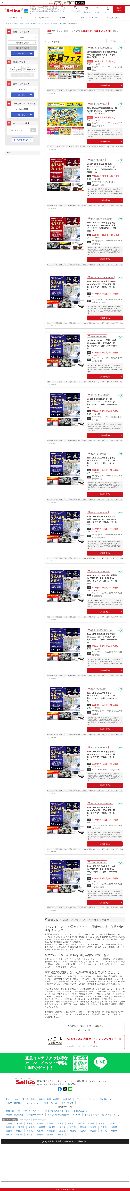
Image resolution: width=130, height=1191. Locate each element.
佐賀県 (30, 1134)
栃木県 (71, 1123)
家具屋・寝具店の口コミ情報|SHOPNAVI (24, 1114)
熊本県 (50, 1134)
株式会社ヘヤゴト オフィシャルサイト (23, 1110)
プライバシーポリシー (86, 1099)
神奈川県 (10, 1127)
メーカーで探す (24, 1119)
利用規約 (67, 1099)
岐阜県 (73, 1127)
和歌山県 (51, 1130)
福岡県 (19, 1134)
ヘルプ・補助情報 (14, 1102)
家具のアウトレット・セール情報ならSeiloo (21, 23)
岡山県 (73, 1130)
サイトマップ (67, 1102)
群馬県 (81, 1123)
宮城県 (40, 1123)
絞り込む (21, 53)
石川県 (42, 1127)
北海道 (9, 1123)
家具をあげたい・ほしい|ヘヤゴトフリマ (103, 1114)
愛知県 (93, 1127)
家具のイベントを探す (17, 17)
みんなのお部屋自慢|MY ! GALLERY (64, 1114)
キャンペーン (32, 1102)
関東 (56, 23)
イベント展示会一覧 (45, 23)
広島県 (83, 1130)
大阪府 (19, 1130)
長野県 (62, 1127)
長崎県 (40, 1134)
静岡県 (83, 1127)
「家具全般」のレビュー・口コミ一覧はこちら (84, 1025)
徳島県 (93, 1130)
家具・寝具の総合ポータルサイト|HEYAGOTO (66, 1110)
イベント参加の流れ (41, 17)
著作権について (107, 1099)
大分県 (60, 1134)
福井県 (52, 1127)
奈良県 (40, 1130)
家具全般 (63, 23)
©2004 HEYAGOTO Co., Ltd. (65, 1190)
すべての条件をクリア (22, 139)
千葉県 (102, 1123)
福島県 (60, 1123)
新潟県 (21, 1127)
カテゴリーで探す (39, 1119)
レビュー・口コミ (65, 17)
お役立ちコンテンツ (89, 17)
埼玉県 (91, 1123)
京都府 (9, 1130)
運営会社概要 (28, 1099)
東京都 (112, 1123)
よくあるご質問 (113, 17)
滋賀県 (114, 1127)
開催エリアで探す (10, 1119)
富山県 (32, 1127)
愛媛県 (114, 1130)
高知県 (9, 1134)
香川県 (104, 1130)
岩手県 (30, 1123)
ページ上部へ (85, 1030)
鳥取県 (62, 1130)
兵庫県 (30, 1130)
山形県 (50, 1123)
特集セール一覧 (50, 1102)
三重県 (104, 1127)
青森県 (19, 1123)
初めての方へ (119, 9)
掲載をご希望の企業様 (49, 1099)
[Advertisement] (65, 1162)
